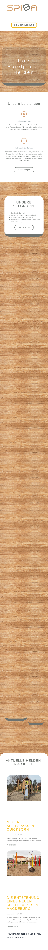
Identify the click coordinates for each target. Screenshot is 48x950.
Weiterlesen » (12, 845)
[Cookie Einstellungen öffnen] (4, 947)
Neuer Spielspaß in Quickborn (20, 825)
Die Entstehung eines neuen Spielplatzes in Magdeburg (23, 903)
